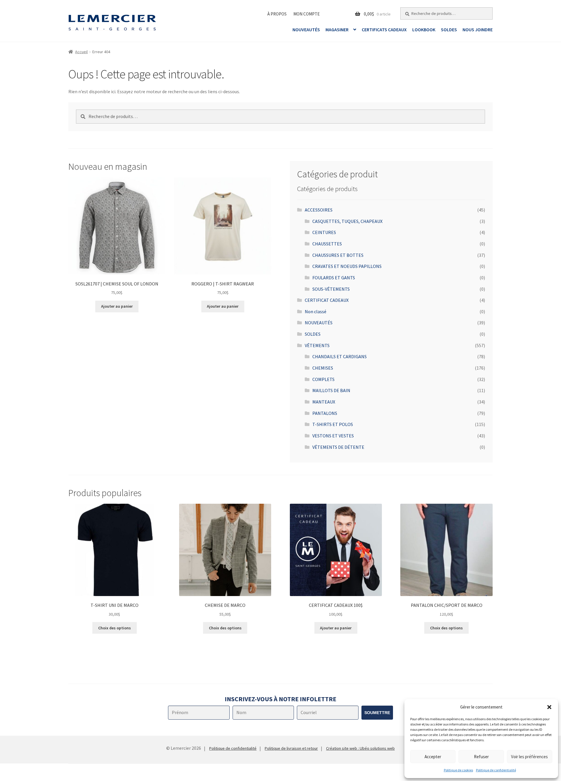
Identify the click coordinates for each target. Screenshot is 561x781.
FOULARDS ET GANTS (333, 277)
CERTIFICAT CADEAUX (327, 300)
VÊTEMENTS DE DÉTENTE (338, 447)
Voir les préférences (529, 756)
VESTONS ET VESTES (333, 436)
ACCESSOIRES (319, 210)
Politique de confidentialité (496, 770)
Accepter (433, 756)
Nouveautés (306, 29)
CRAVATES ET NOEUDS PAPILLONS (347, 266)
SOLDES (313, 334)
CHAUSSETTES (327, 244)
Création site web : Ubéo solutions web (360, 748)
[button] (549, 707)
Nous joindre (478, 29)
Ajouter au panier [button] (117, 306)
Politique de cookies (458, 770)
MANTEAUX (323, 402)
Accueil (81, 51)
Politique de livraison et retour (291, 748)
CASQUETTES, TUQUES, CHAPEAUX (347, 221)
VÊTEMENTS (317, 345)
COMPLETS (323, 379)
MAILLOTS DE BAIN (331, 390)
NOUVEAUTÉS (319, 322)
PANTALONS (324, 413)
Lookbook (423, 29)
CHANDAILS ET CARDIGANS (339, 356)
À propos (277, 14)
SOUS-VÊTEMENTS (331, 289)
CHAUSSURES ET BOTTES (337, 255)
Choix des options (114, 628)
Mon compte (306, 14)
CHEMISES (322, 368)
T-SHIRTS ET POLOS (332, 424)
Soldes (449, 29)
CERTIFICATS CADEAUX (384, 29)
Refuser (481, 756)
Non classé (315, 311)
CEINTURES (324, 232)
